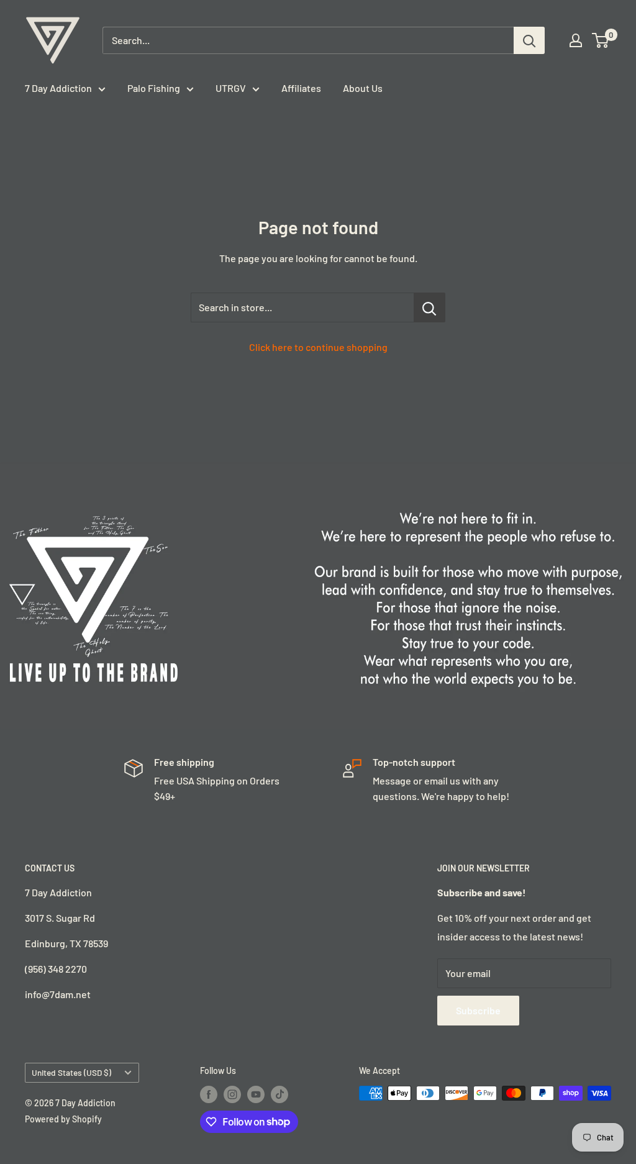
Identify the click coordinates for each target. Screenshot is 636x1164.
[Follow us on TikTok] (279, 1094)
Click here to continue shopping (318, 347)
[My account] (576, 40)
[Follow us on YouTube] (256, 1094)
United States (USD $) (71, 1072)
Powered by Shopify (63, 1119)
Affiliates (301, 88)
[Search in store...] (429, 307)
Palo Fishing (153, 88)
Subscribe (478, 1010)
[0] (601, 40)
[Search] (529, 40)
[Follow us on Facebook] (208, 1094)
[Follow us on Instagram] (232, 1094)
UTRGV (231, 88)
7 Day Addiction (58, 88)
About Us (363, 88)
